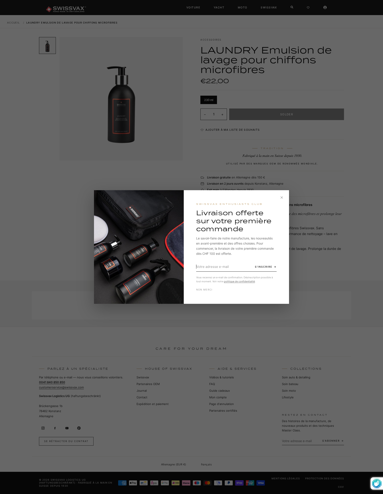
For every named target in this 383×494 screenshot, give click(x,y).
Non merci (204, 289)
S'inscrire (263, 266)
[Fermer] (281, 197)
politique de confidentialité (239, 281)
